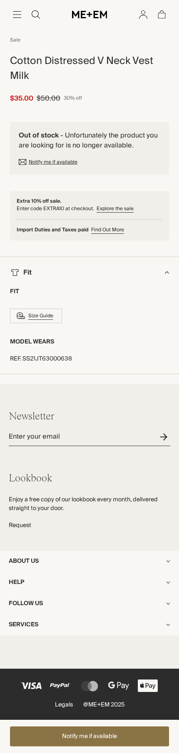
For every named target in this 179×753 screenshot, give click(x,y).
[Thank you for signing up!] (165, 437)
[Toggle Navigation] (17, 14)
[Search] (35, 14)
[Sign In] (143, 14)
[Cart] (162, 14)
